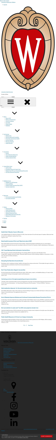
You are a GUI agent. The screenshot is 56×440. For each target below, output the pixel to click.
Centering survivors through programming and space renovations (19, 279)
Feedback (8, 125)
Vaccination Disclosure (10, 211)
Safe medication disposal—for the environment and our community (19, 288)
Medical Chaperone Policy (11, 213)
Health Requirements (10, 210)
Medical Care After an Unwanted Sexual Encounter (17, 170)
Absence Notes (9, 208)
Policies (5, 207)
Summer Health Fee (10, 186)
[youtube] (14, 418)
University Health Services (7, 92)
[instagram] (14, 409)
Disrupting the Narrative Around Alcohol (12, 261)
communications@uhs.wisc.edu (30, 429)
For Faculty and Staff (10, 198)
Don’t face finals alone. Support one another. (13, 270)
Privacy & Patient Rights (9, 349)
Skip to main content (4, 0)
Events (7, 153)
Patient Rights (9, 124)
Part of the (25, 342)
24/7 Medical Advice (8, 366)
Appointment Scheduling (9, 363)
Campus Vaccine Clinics (11, 157)
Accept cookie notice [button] (46, 436)
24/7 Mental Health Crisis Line (10, 367)
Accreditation (6, 352)
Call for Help (8, 167)
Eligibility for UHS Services (11, 182)
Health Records (9, 143)
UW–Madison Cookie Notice (22, 437)
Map (4, 389)
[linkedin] (14, 426)
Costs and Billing (9, 184)
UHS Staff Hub (7, 357)
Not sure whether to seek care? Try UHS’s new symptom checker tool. (19, 308)
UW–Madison (8, 2)
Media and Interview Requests (10, 354)
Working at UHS (7, 351)
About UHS (8, 118)
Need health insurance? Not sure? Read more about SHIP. (16, 241)
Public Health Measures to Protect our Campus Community (17, 317)
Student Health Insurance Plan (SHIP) (14, 185)
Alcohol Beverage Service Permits (13, 214)
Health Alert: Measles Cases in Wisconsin (12, 232)
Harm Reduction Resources (12, 154)
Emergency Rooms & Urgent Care (13, 169)
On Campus (6, 151)
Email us (5, 390)
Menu (1, 105)
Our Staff (8, 122)
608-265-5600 (10, 392)
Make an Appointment (10, 119)
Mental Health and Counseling (12, 137)
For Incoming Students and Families (13, 197)
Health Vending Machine (11, 156)
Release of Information (11, 216)
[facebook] (14, 400)
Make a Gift (6, 355)
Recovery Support (10, 141)
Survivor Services (9, 140)
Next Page (30, 325)
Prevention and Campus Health (12, 138)
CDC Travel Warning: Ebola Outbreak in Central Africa (15, 250)
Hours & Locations (10, 121)
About (5, 116)
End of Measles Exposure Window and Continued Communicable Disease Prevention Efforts (26, 297)
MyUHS (5, 4)
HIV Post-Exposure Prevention (12, 172)
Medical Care (8, 135)
